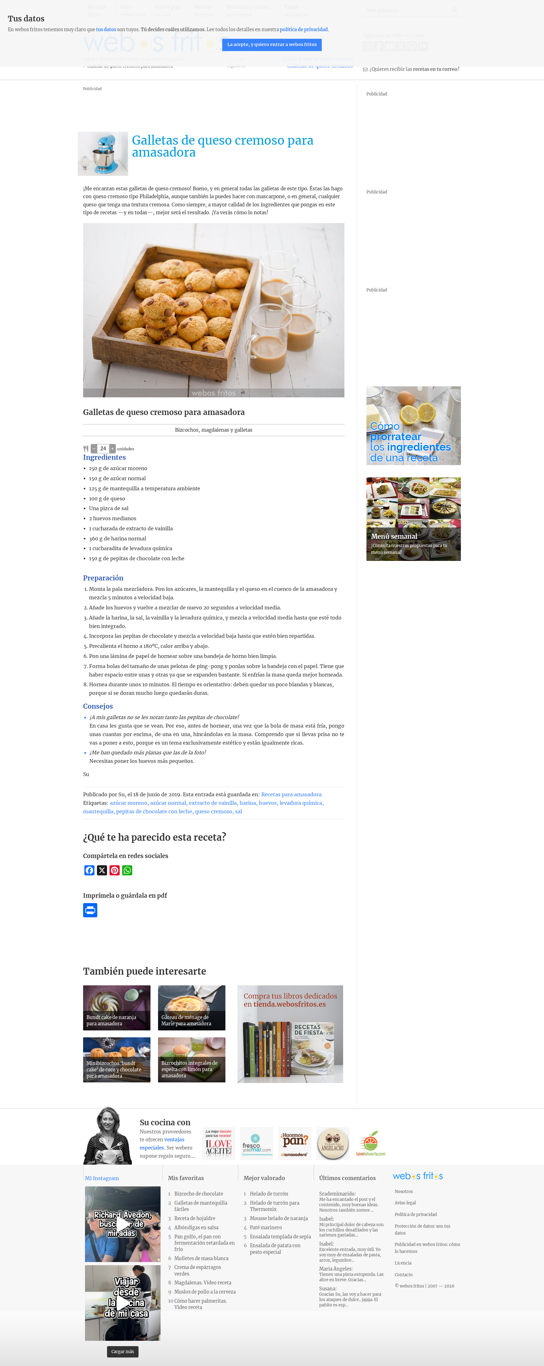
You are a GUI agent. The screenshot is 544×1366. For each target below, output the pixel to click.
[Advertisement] (197, 107)
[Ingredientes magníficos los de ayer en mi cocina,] (123, 1303)
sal (238, 811)
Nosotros (404, 1191)
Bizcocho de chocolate (198, 1194)
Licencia (403, 1262)
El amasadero (294, 1143)
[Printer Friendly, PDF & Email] (90, 915)
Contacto (404, 1274)
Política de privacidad (416, 1214)
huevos (268, 803)
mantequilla (98, 811)
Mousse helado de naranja (279, 1218)
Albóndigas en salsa (196, 1228)
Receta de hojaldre (194, 1218)
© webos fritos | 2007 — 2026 (425, 1285)
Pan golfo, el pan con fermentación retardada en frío (204, 1243)
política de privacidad (304, 29)
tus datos (106, 29)
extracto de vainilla (213, 803)
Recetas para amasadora (291, 794)
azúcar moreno (128, 803)
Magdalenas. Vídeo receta (202, 1283)
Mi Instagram (102, 1178)
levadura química (301, 803)
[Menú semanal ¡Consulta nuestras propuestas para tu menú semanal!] (413, 559)
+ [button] (112, 448)
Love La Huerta (371, 1143)
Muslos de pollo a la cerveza (205, 1292)
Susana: (350, 1297)
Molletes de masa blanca (201, 1258)
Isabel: (351, 1227)
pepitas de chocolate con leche (154, 811)
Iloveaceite (218, 1143)
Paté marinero (266, 1228)
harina (248, 803)
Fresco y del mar (256, 1143)
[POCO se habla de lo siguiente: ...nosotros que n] (123, 1224)
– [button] (94, 448)
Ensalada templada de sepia (280, 1237)
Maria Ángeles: (351, 1274)
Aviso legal (405, 1202)
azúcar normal (168, 803)
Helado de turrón (269, 1194)
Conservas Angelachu (332, 1143)
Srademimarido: (348, 1202)
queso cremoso (213, 811)
